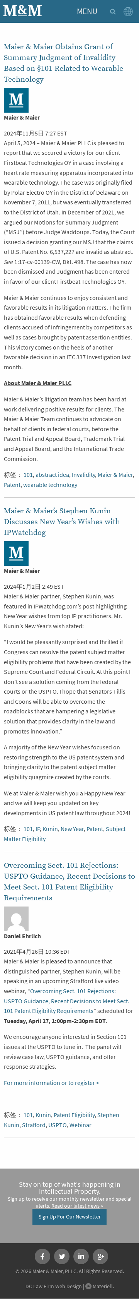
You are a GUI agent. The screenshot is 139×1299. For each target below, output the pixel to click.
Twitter (62, 1256)
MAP (130, 11)
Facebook (42, 1256)
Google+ (100, 1256)
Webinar (81, 1125)
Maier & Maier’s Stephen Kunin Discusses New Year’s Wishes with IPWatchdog (62, 522)
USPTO (57, 1125)
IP (38, 829)
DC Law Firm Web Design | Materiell (69, 1286)
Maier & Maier (115, 475)
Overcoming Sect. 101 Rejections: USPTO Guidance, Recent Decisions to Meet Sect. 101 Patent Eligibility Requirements (66, 1001)
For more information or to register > (51, 1083)
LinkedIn (81, 1256)
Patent (12, 485)
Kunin (50, 829)
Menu (87, 11)
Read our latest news (75, 1206)
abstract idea (52, 475)
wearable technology (50, 485)
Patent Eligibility (74, 1115)
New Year (72, 829)
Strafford (34, 1125)
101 (28, 475)
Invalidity (83, 475)
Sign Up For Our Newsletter (70, 1216)
